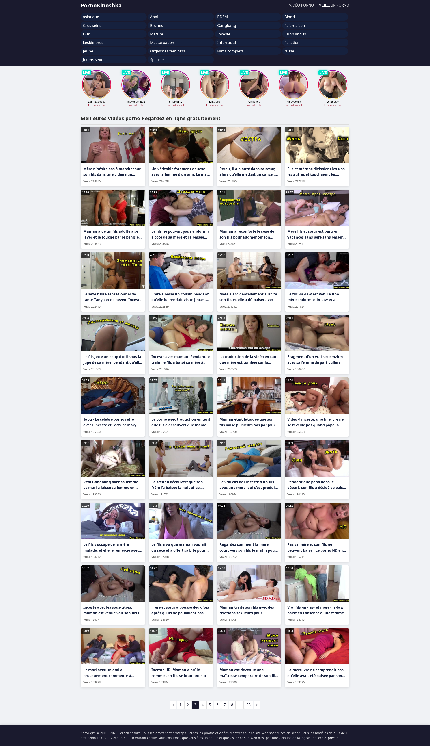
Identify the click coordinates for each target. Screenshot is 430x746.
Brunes (156, 25)
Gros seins (92, 25)
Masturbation (162, 42)
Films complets (230, 51)
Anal (154, 16)
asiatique (91, 16)
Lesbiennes (93, 42)
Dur (86, 34)
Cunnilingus (295, 34)
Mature (156, 34)
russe (289, 51)
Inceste (223, 34)
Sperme (157, 59)
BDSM (222, 16)
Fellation (292, 42)
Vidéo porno (301, 5)
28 (249, 704)
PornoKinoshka (101, 5)
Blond (289, 16)
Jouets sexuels (95, 59)
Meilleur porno (333, 5)
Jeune (88, 51)
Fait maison (294, 25)
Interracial (226, 42)
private (333, 738)
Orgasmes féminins (167, 51)
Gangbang (226, 25)
